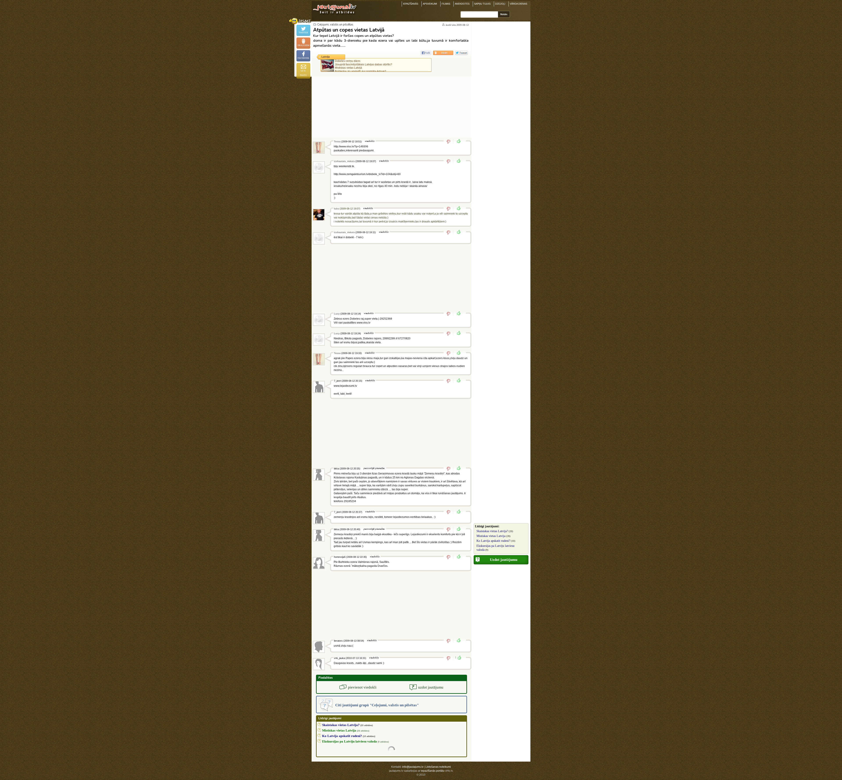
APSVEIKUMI (430, 3)
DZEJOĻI (500, 3)
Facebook (303, 58)
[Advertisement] (391, 107)
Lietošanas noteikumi (438, 766)
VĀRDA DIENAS (518, 3)
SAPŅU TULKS (482, 3)
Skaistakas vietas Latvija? (492, 531)
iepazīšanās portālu (432, 770)
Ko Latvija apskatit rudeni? (493, 540)
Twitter (303, 32)
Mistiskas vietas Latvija (490, 536)
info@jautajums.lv (412, 766)
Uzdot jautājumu (503, 560)
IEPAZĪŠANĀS (410, 3)
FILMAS (446, 3)
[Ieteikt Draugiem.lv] (443, 53)
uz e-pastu (303, 73)
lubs (453, 25)
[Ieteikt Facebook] (426, 53)
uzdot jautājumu (430, 687)
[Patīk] (457, 141)
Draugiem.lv (304, 45)
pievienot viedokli (362, 687)
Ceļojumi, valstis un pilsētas (335, 25)
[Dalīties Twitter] (461, 53)
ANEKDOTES (462, 3)
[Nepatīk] (449, 141)
